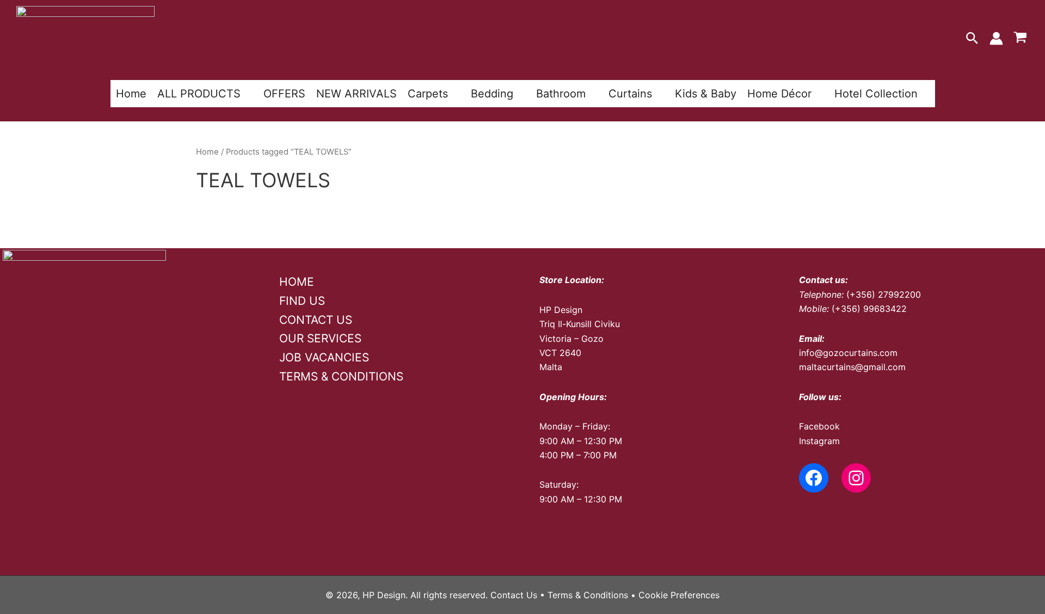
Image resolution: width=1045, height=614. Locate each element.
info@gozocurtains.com (848, 352)
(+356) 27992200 (883, 294)
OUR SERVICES (320, 338)
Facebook (819, 426)
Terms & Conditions (588, 595)
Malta (550, 366)
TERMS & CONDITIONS (341, 376)
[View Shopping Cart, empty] (1020, 38)
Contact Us (513, 595)
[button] (972, 38)
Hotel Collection (876, 93)
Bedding (492, 93)
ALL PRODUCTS (199, 93)
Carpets (428, 93)
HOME (296, 281)
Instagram (819, 440)
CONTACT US (315, 320)
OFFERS (284, 93)
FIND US (302, 301)
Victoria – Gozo (571, 338)
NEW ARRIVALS (356, 93)
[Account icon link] (996, 38)
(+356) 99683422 (869, 308)
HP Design (560, 309)
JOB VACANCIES (324, 357)
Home (131, 93)
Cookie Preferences (679, 595)
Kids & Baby (705, 93)
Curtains (630, 93)
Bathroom (561, 93)
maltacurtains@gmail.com (852, 366)
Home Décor (779, 93)
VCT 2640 (560, 352)
